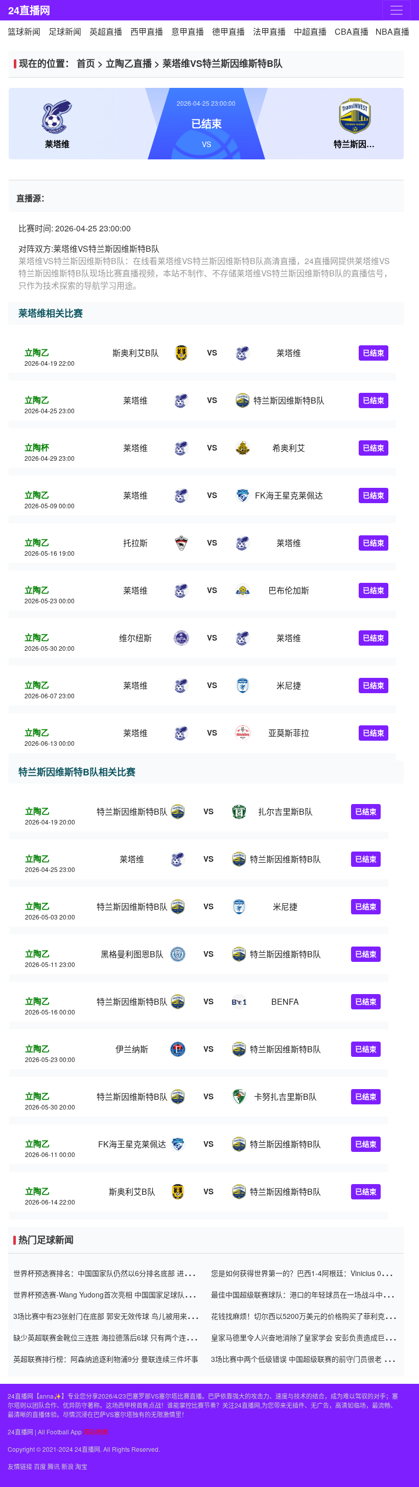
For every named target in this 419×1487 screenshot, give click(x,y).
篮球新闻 (24, 31)
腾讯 (54, 1466)
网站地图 (95, 1431)
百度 (40, 1466)
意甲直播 (187, 31)
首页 (86, 63)
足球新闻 (65, 31)
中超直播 (310, 31)
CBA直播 (351, 31)
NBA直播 (392, 31)
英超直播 (105, 31)
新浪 (67, 1466)
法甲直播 (269, 31)
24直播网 (29, 10)
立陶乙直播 (129, 63)
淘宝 (81, 1466)
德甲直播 (228, 31)
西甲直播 (146, 31)
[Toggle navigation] (396, 10)
